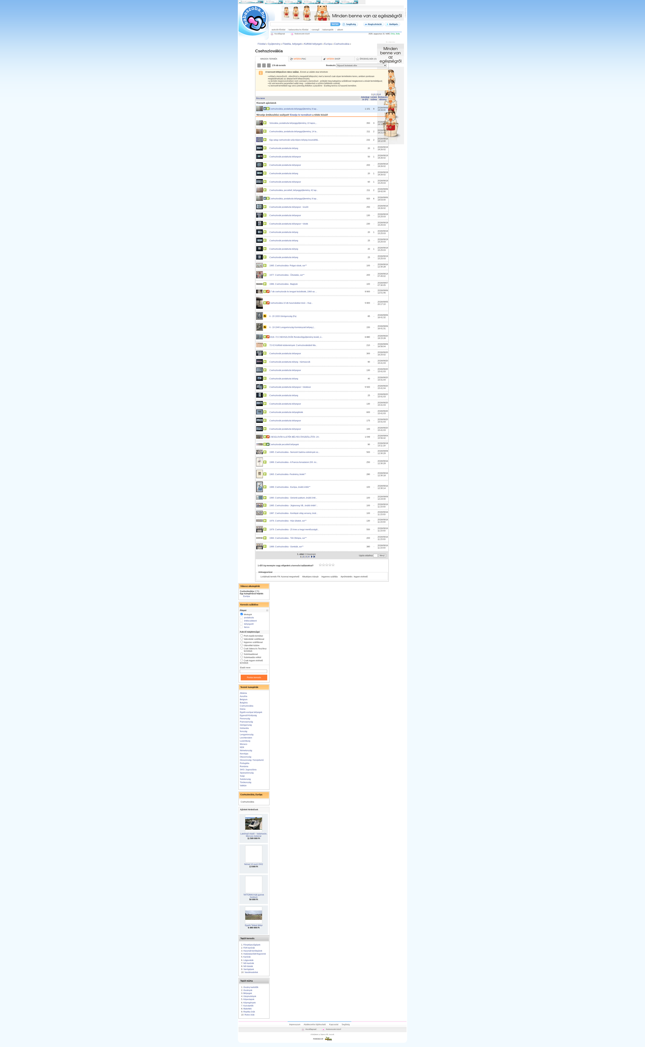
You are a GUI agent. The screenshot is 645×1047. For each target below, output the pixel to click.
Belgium (243, 699)
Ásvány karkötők (250, 987)
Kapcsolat (333, 1024)
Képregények (249, 1003)
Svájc (242, 776)
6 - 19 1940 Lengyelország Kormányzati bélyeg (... (292, 327)
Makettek (247, 1009)
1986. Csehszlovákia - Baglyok (283, 284)
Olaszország (245, 757)
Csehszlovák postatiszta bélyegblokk (286, 412)
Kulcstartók (248, 1006)
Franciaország (246, 722)
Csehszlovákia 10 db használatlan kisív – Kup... (291, 303)
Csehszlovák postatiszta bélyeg (283, 148)
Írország (243, 731)
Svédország (245, 779)
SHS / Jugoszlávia (248, 769)
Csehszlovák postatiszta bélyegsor (285, 157)
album (340, 30)
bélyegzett (248, 624)
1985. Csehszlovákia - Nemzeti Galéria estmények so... (294, 452)
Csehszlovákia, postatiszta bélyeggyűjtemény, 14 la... (293, 131)
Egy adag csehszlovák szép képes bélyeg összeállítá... (294, 140)
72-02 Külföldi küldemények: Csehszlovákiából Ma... (293, 345)
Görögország (246, 725)
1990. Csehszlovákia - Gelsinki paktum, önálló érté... (293, 498)
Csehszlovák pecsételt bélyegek (284, 444)
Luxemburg (245, 741)
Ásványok (247, 990)
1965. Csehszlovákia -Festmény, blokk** (287, 474)
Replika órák (249, 1012)
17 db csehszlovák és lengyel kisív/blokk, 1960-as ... (293, 291)
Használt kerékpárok (252, 951)
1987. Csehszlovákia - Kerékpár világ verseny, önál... (293, 513)
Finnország (245, 718)
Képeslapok (248, 999)
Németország (246, 750)
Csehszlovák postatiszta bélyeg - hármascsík (289, 362)
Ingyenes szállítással (253, 642)
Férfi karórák (249, 948)
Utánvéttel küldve (252, 645)
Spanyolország (247, 773)
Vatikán (243, 785)
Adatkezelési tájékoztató (315, 1024)
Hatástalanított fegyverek (254, 954)
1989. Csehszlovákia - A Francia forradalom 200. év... (293, 462)
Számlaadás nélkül (252, 657)
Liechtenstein (246, 738)
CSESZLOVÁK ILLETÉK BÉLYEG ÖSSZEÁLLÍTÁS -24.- (294, 437)
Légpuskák (248, 960)
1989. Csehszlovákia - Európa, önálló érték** (289, 487)
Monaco (243, 744)
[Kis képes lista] (259, 65)
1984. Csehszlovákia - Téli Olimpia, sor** (288, 538)
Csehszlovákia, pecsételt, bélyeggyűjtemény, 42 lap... (293, 190)
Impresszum (294, 1024)
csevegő (315, 30)
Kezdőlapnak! (311, 1029)
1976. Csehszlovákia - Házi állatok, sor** (288, 521)
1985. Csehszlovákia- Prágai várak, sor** (288, 265)
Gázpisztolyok (249, 996)
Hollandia (244, 728)
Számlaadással (251, 654)
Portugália (244, 763)
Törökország (245, 782)
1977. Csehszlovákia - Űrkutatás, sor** (287, 275)
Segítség (346, 1024)
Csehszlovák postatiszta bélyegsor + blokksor (290, 387)
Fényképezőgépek (251, 945)
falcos (246, 627)
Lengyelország (246, 734)
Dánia (242, 709)
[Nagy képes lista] (264, 65)
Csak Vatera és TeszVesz (255, 649)
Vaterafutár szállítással (254, 639)
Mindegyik (247, 614)
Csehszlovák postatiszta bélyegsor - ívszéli (288, 207)
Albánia (243, 693)
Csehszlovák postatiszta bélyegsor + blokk (288, 224)
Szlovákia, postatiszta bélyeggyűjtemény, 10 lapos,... (293, 123)
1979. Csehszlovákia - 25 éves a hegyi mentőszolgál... (294, 529)
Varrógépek (248, 969)
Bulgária (244, 703)
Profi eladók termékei (253, 636)
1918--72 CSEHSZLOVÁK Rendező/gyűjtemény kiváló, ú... (296, 337)
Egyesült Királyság (248, 715)
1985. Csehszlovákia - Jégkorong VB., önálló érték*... (293, 505)
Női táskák (248, 966)
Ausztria (243, 696)
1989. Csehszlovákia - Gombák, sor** (286, 546)
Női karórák (248, 963)
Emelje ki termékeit (301, 114)
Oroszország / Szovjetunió (252, 760)
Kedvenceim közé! (333, 1029)
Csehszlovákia (246, 706)
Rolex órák (249, 1015)
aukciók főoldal (278, 30)
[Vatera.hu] (322, 1040)
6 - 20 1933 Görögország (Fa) (282, 316)
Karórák (247, 957)
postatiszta (249, 617)
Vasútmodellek (251, 972)
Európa (246, 596)
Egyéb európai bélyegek (251, 712)
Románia (244, 766)
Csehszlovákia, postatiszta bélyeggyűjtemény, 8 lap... (293, 109)
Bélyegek (247, 993)
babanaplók (327, 30)
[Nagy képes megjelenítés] (269, 65)
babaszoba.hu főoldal (298, 30)
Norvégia (244, 754)
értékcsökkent (250, 621)
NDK (242, 747)
